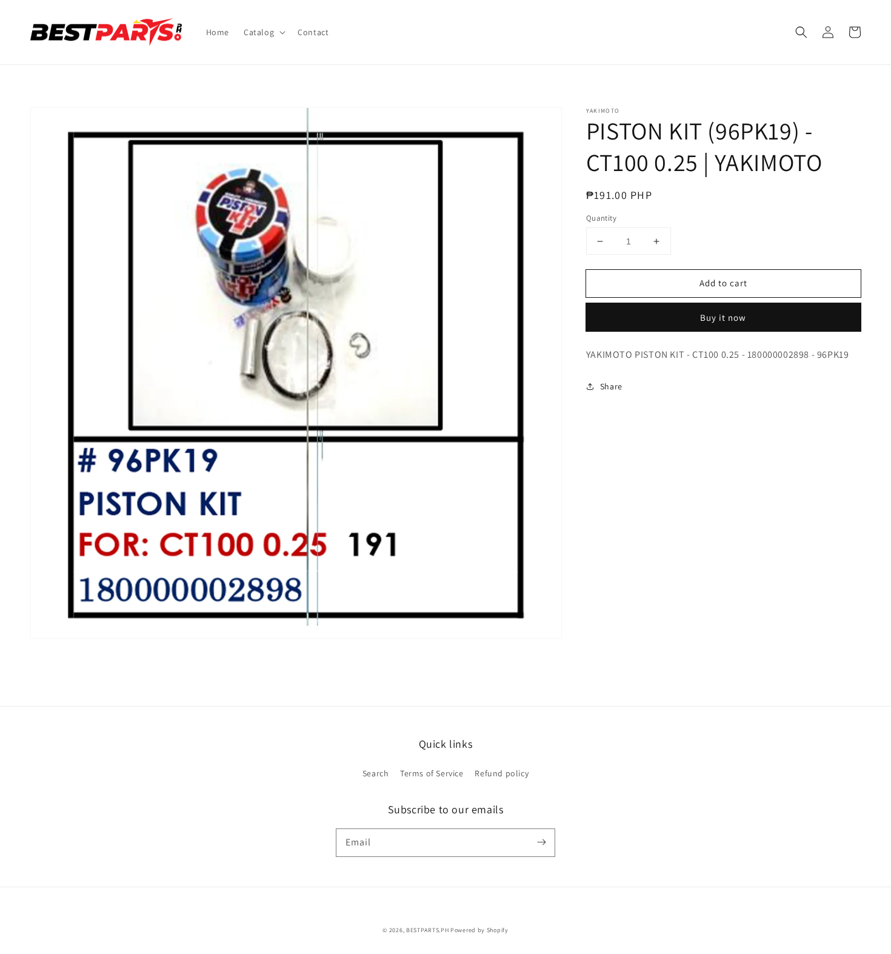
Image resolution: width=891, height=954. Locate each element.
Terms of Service (432, 773)
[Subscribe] (541, 842)
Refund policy (502, 773)
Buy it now (723, 317)
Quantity (601, 218)
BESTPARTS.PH (427, 930)
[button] (263, 32)
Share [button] (611, 386)
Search (375, 773)
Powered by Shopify (479, 930)
